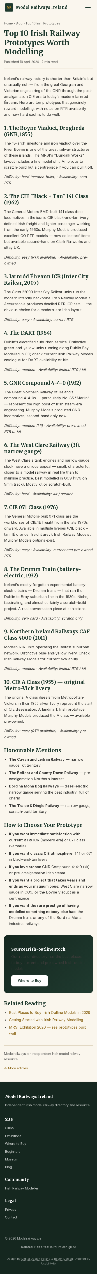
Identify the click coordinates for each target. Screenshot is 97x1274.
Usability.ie (48, 1263)
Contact (11, 1217)
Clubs (9, 1128)
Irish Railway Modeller (21, 1188)
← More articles (16, 1068)
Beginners (13, 1152)
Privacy (10, 1210)
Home (8, 23)
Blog (19, 23)
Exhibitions (13, 1136)
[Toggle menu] (88, 7)
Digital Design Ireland (35, 1258)
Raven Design (63, 1258)
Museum (11, 1159)
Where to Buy (29, 981)
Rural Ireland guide (63, 1247)
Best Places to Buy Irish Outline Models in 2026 (49, 1012)
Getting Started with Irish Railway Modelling (46, 1019)
